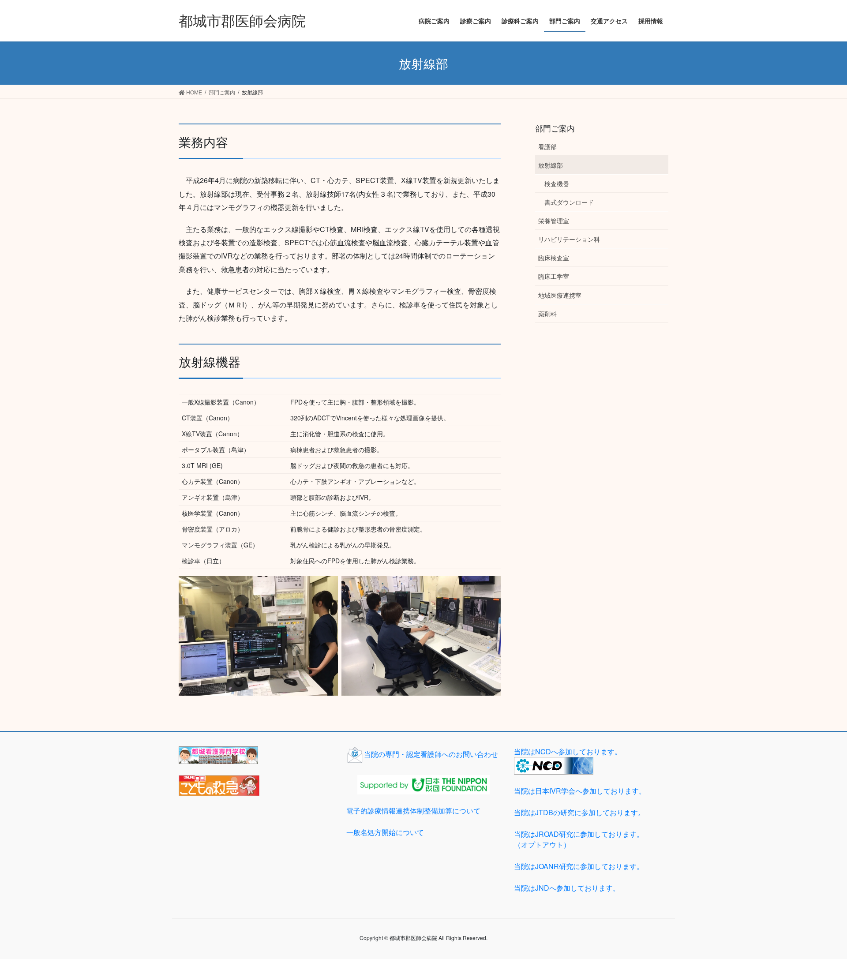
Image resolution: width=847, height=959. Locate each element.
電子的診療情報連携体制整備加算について (413, 810)
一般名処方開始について (385, 832)
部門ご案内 (555, 128)
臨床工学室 (553, 276)
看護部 (547, 146)
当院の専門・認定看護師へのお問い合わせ (431, 754)
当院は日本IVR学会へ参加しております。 (580, 791)
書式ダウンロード (569, 202)
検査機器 (556, 183)
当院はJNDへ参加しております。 (567, 888)
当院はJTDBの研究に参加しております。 (579, 812)
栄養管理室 (553, 220)
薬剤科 (547, 313)
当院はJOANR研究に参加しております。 (579, 866)
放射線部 (550, 165)
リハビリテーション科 (569, 239)
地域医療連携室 (559, 295)
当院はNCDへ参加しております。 (568, 751)
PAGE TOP (820, 922)
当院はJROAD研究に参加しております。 (579, 839)
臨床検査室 (553, 257)
